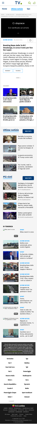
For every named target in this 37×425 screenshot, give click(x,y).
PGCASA (5, 410)
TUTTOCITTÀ (21, 410)
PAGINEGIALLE (18, 408)
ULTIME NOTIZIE (10, 14)
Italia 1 (10, 397)
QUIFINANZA (11, 411)
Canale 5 (10, 388)
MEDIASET (7, 70)
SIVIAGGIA (31, 410)
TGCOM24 (18, 70)
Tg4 (27, 359)
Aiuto (25, 415)
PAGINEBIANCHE (12, 410)
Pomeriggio (27, 371)
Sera (27, 380)
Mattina (26, 363)
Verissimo (10, 359)
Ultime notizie (17, 9)
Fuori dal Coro (10, 367)
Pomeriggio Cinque (10, 393)
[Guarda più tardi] (30, 40)
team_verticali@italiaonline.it (13, 351)
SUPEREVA (26, 411)
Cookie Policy (28, 414)
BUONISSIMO (19, 411)
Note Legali (14, 414)
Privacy (21, 414)
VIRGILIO (10, 408)
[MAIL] (34, 2)
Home (4, 9)
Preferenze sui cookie (16, 415)
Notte (27, 388)
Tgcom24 (27, 384)
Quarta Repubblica (10, 384)
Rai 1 (10, 363)
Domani (26, 397)
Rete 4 (10, 380)
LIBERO (6, 408)
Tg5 (27, 367)
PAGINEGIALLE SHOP (27, 408)
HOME (2, 14)
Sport (29, 9)
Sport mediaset (27, 393)
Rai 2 (10, 371)
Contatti (11, 401)
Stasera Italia (10, 376)
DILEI (26, 410)
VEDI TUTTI (28, 131)
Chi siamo (7, 414)
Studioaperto (27, 376)
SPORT (22, 229)
